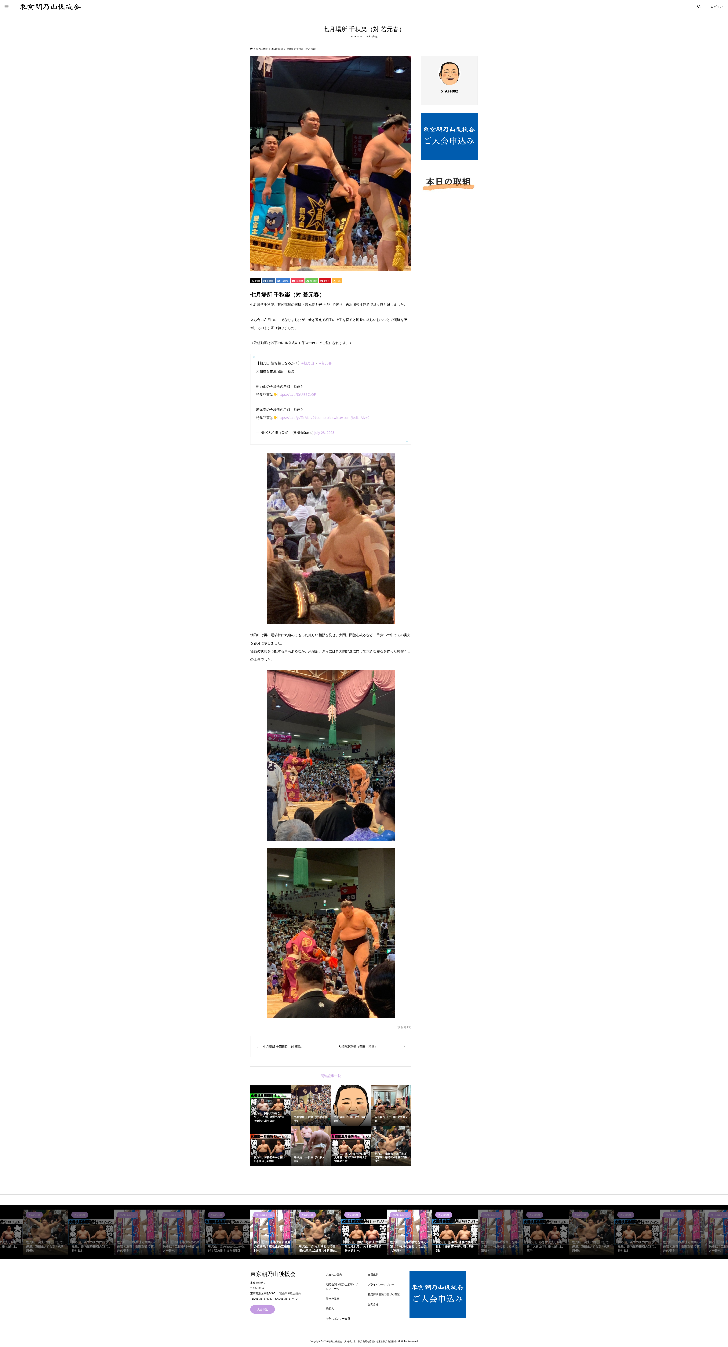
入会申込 (262, 1309)
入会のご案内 (334, 1274)
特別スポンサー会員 (338, 1318)
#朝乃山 (307, 363)
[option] (48, 1232)
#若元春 (325, 363)
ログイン (717, 7)
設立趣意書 (332, 1298)
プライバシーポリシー (381, 1284)
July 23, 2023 (324, 432)
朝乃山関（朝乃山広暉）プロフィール (342, 1286)
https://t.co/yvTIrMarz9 (295, 417)
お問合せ (373, 1304)
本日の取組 (371, 36)
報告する (406, 1027)
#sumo (320, 417)
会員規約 (373, 1274)
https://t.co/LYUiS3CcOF (296, 394)
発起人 (330, 1308)
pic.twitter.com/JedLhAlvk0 (348, 417)
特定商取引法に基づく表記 (384, 1294)
